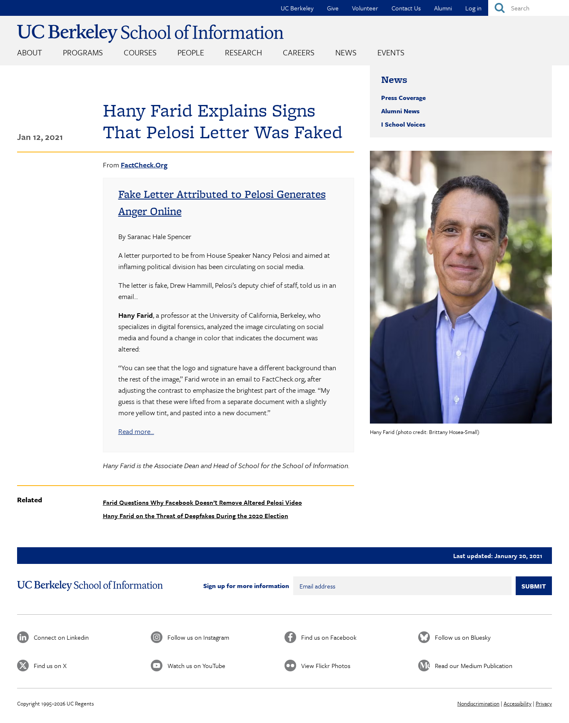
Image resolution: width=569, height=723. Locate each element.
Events (390, 52)
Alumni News (400, 110)
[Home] (150, 33)
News (346, 52)
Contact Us (406, 7)
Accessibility (518, 703)
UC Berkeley (297, 7)
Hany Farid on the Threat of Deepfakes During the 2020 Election (195, 515)
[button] (461, 287)
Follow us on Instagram (198, 637)
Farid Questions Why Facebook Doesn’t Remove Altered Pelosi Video (202, 502)
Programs (83, 52)
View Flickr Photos (325, 665)
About (29, 52)
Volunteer (365, 7)
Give (333, 7)
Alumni (443, 7)
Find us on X (50, 665)
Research (243, 52)
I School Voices (403, 124)
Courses (140, 52)
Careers (298, 52)
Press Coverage (403, 97)
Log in (473, 7)
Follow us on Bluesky (463, 637)
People (190, 52)
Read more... (136, 431)
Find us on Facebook (329, 637)
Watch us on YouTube (196, 665)
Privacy (544, 703)
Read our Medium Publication (473, 665)
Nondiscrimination (478, 703)
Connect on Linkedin (61, 637)
